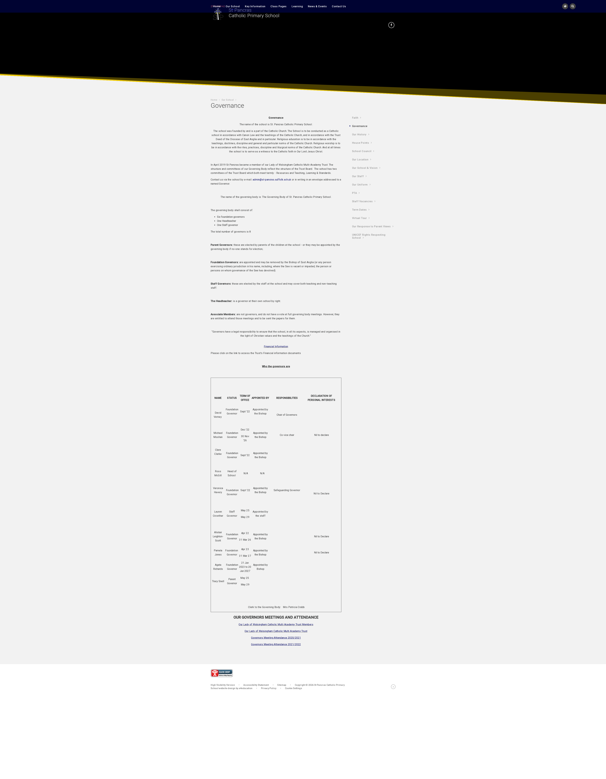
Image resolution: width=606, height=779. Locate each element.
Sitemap (281, 685)
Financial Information (276, 346)
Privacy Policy (268, 688)
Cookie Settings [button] (293, 688)
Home (214, 100)
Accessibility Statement (256, 685)
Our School (228, 100)
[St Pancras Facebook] (391, 25)
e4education (245, 688)
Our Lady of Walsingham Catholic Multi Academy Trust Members (276, 624)
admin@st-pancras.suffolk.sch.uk (272, 179)
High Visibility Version (223, 685)
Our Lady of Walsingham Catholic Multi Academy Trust (276, 631)
